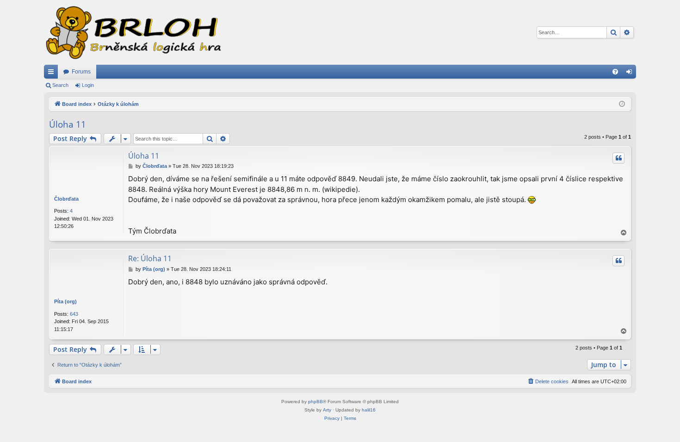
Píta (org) (65, 301)
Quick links (53, 73)
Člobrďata (66, 199)
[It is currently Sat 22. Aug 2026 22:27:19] (622, 104)
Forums (81, 71)
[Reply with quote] (618, 158)
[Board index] (133, 32)
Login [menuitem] (631, 73)
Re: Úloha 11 (150, 258)
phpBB (315, 401)
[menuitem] (615, 72)
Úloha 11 (67, 124)
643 (74, 314)
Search (60, 85)
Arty (327, 409)
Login (88, 85)
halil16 (369, 409)
